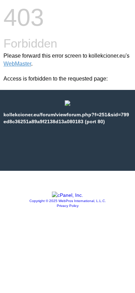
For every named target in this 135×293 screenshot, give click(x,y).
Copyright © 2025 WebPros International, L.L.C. (67, 201)
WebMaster (17, 64)
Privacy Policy (68, 206)
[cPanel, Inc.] (67, 195)
